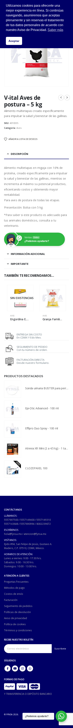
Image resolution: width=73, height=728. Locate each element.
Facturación (10, 599)
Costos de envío (13, 593)
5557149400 (27, 519)
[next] (67, 97)
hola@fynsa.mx (13, 533)
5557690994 (27, 523)
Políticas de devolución (17, 612)
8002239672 (43, 523)
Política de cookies (15, 624)
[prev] (61, 97)
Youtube (15, 668)
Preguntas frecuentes (16, 581)
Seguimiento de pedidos (18, 606)
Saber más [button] (55, 30)
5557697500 (11, 519)
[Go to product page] (53, 298)
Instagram (22, 668)
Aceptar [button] (14, 41)
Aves (18, 127)
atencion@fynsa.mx (35, 533)
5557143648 (11, 523)
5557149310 (43, 519)
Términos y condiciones (18, 630)
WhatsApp (30, 668)
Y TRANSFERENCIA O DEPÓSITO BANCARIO (28, 693)
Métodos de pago (14, 587)
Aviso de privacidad (15, 618)
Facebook (7, 668)
